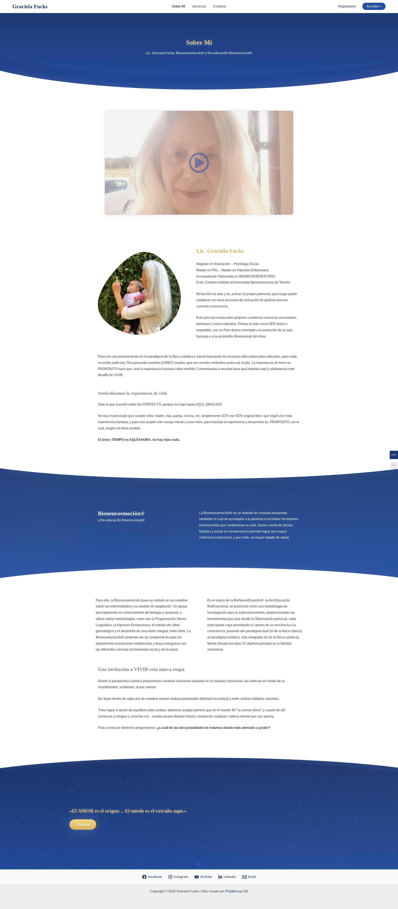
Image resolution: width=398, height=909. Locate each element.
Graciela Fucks (29, 7)
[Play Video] (199, 163)
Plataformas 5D (236, 891)
